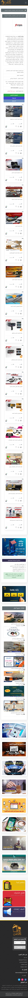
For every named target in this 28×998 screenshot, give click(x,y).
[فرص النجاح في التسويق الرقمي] (14, 749)
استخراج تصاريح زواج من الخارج (17, 623)
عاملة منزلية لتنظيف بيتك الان (18, 638)
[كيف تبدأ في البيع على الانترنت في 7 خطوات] (14, 730)
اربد (20, 337)
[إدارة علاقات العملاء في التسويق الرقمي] (14, 843)
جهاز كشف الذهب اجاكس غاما (16, 145)
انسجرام (14, 100)
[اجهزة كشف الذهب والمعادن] (7, 126)
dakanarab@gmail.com (20, 972)
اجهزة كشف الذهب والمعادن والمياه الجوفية (14, 10)
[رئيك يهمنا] (14, 593)
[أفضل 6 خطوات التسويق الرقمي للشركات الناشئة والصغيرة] (14, 805)
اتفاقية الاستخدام (23, 962)
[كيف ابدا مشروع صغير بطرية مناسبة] (14, 786)
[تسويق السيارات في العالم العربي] (14, 767)
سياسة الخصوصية (23, 959)
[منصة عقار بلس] (14, 863)
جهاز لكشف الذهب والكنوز (17, 333)
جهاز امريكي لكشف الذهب (17, 413)
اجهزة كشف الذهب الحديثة (17, 199)
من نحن (25, 957)
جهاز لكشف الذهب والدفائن (16, 359)
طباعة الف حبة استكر (20, 697)
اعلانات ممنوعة (24, 966)
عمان (20, 364)
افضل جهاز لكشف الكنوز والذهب (15, 252)
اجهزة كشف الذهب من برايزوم (16, 119)
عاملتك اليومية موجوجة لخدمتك (17, 668)
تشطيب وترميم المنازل (19, 653)
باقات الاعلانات (24, 964)
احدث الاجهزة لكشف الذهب (16, 172)
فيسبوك (14, 98)
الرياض (20, 177)
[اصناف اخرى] (20, 474)
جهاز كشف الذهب (18, 226)
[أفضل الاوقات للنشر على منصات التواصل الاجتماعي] (14, 824)
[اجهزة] (20, 126)
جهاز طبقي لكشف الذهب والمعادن (15, 440)
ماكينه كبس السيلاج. (20, 683)
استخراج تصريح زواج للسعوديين (17, 712)
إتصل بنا (24, 975)
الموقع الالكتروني (14, 95)
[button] (16, 127)
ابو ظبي (20, 123)
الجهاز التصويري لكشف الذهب (16, 306)
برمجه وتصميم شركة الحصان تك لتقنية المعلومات (14, 994)
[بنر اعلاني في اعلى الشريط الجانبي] (14, 546)
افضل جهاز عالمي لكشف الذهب (16, 386)
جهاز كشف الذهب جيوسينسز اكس (15, 493)
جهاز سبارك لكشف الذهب (17, 279)
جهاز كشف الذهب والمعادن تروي (15, 466)
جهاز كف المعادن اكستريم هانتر (16, 520)
